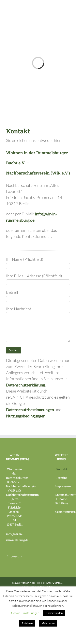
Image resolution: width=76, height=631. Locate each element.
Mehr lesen (48, 623)
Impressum (14, 556)
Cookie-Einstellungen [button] (25, 613)
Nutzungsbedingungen (25, 415)
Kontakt (61, 469)
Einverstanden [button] (54, 613)
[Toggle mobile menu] (68, 6)
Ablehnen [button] (27, 623)
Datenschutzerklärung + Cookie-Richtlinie (61, 499)
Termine (61, 478)
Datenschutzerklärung (25, 384)
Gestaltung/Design (61, 512)
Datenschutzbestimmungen (30, 409)
